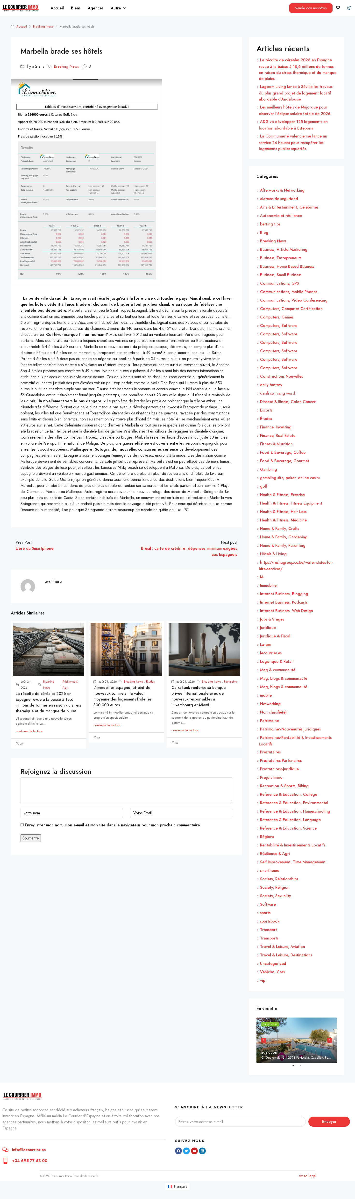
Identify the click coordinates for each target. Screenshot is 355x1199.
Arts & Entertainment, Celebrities (289, 207)
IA (262, 577)
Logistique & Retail (276, 661)
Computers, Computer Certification (291, 308)
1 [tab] (295, 1067)
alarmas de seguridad (279, 199)
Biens (76, 8)
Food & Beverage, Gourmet (284, 461)
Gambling (268, 469)
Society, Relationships (279, 879)
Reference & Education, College (288, 794)
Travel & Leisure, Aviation (282, 946)
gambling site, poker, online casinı (290, 478)
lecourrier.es (271, 653)
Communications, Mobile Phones (288, 292)
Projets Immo (271, 777)
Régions (267, 836)
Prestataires (270, 752)
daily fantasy (271, 385)
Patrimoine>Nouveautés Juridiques (290, 729)
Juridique (268, 627)
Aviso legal (307, 1176)
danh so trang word (277, 393)
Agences (96, 8)
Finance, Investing (275, 427)
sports (265, 913)
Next (329, 1040)
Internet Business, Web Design (286, 611)
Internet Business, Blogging (284, 594)
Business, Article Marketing (283, 249)
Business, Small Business (280, 275)
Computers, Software (278, 325)
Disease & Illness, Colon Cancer (288, 401)
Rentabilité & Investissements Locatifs (292, 845)
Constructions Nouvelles (281, 376)
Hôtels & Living (273, 554)
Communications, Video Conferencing (293, 300)
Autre (116, 8)
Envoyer (329, 1121)
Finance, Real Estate (277, 435)
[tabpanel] (296, 1040)
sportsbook (269, 921)
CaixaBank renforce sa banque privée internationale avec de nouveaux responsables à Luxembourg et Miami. (198, 696)
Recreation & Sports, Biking (284, 786)
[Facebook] (178, 1151)
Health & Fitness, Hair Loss (283, 511)
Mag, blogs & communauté (283, 678)
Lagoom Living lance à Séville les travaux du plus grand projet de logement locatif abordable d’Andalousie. (296, 93)
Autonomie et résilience (281, 215)
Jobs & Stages (272, 619)
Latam (265, 644)
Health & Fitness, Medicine (283, 520)
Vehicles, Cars (272, 972)
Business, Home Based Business (287, 266)
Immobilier (269, 585)
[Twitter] (186, 1151)
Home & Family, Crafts (279, 528)
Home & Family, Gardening (283, 537)
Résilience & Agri (70, 684)
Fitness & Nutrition (276, 444)
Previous (263, 1040)
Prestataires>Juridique (279, 769)
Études (150, 681)
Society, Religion (275, 887)
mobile (266, 695)
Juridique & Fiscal (275, 636)
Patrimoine (230, 681)
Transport (268, 929)
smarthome (269, 870)
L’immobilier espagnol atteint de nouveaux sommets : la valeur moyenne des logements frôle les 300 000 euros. (122, 696)
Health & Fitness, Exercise (282, 495)
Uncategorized (273, 963)
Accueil (57, 8)
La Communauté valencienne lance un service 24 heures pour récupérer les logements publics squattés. (293, 142)
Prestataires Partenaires (281, 760)
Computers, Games (276, 317)
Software (268, 904)
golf (263, 486)
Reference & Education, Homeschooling (295, 811)
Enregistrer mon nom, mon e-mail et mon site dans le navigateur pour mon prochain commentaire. (113, 825)
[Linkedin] (202, 1151)
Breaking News (43, 26)
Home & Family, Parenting (282, 545)
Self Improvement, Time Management (293, 862)
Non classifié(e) (273, 712)
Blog (264, 232)
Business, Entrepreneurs (280, 258)
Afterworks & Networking (282, 190)
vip (262, 980)
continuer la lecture (29, 731)
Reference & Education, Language (290, 820)
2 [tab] (302, 1067)
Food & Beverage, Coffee (282, 452)
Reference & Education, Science (288, 828)
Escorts (266, 410)
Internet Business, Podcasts (283, 602)
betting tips (270, 224)
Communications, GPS (279, 283)
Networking (270, 704)
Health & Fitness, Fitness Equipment (291, 503)
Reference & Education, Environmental (294, 803)
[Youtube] (194, 1151)
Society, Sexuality (275, 896)
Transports (269, 938)
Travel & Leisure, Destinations (286, 955)
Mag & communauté (277, 670)
